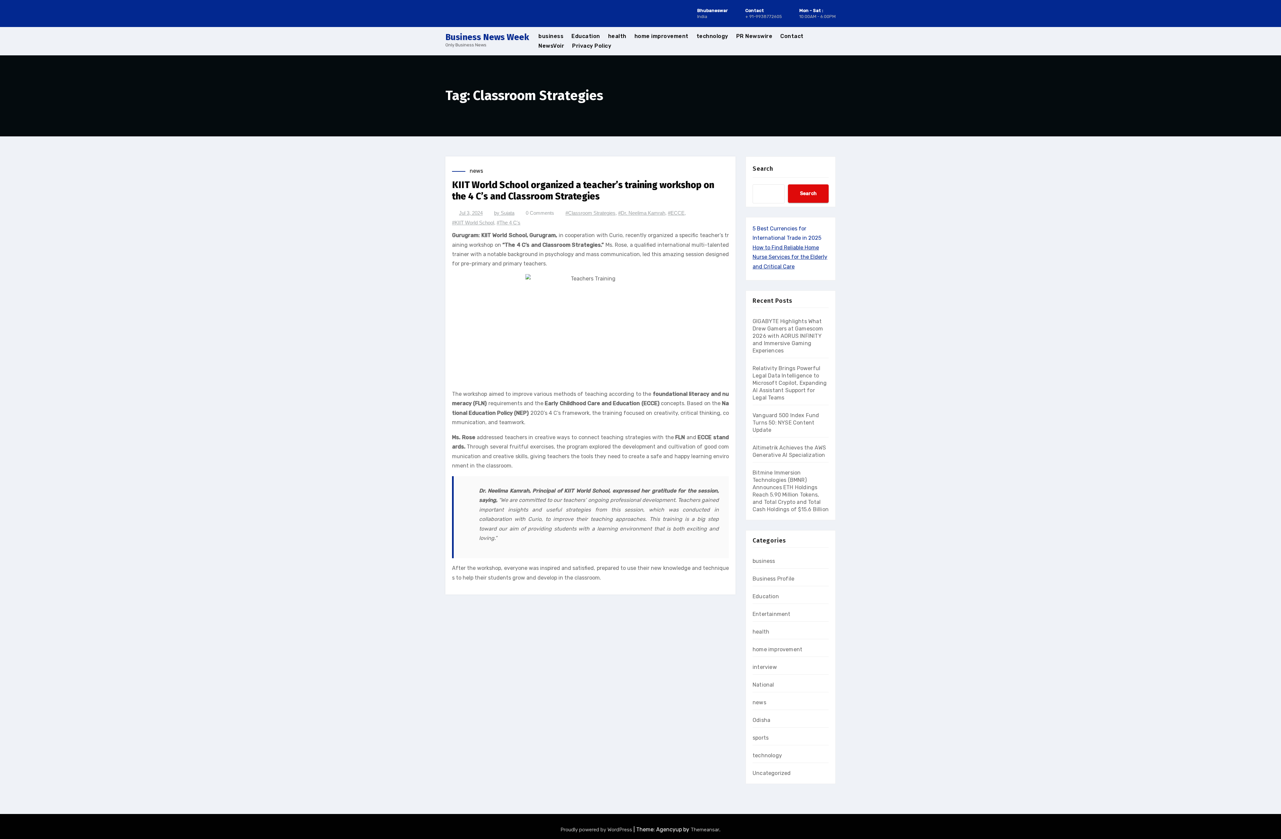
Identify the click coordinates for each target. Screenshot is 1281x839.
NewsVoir (551, 46)
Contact (792, 36)
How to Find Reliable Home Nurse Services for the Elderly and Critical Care (790, 257)
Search (763, 168)
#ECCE (676, 213)
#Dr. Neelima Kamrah (641, 213)
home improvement (661, 36)
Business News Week (487, 37)
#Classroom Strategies (590, 213)
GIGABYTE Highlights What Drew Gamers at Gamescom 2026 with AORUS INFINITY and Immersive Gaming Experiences (788, 336)
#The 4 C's (508, 222)
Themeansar (705, 830)
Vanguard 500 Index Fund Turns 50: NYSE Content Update (786, 422)
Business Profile (773, 579)
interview (765, 667)
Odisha (761, 720)
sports (761, 738)
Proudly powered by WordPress (596, 830)
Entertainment (772, 614)
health (617, 36)
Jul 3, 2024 (471, 213)
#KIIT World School (473, 222)
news (476, 171)
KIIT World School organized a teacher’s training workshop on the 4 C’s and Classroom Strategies (583, 190)
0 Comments (540, 213)
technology (712, 36)
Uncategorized (772, 773)
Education (585, 36)
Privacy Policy (591, 46)
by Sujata (504, 213)
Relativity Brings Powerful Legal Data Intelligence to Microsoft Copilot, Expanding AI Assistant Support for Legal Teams (790, 383)
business (550, 36)
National (763, 685)
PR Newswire (754, 36)
